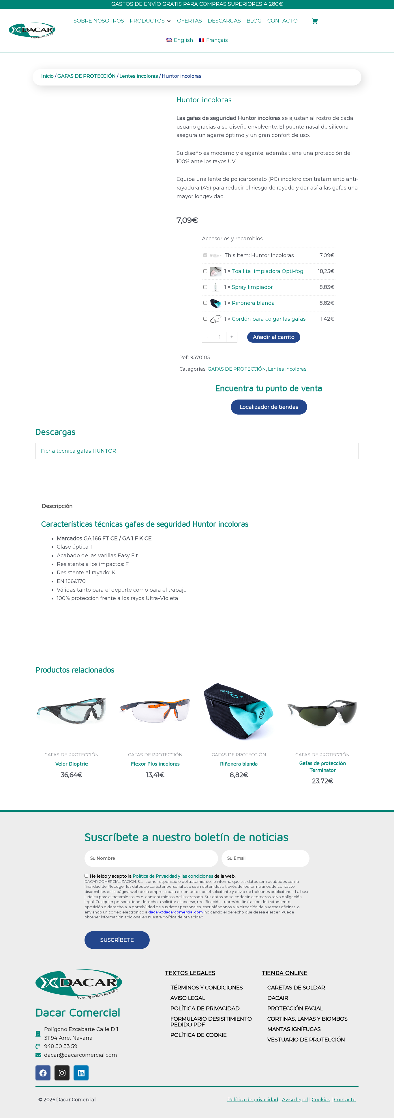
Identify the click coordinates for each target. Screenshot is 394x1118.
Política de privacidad (205, 1008)
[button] (150, 21)
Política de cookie (198, 1035)
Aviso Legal (187, 998)
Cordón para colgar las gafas (269, 319)
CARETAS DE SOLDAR (296, 988)
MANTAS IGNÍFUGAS (294, 1029)
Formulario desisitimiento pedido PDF (211, 1022)
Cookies (321, 1099)
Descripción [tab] (57, 506)
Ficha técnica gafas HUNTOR (78, 451)
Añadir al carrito (273, 337)
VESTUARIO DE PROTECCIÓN (306, 1040)
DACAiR (277, 998)
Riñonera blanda (253, 303)
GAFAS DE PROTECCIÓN (86, 76)
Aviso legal (295, 1099)
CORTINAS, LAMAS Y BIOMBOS (307, 1019)
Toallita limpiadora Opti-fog (267, 271)
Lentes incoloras (138, 76)
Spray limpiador (252, 287)
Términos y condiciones (206, 988)
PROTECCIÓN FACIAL (295, 1008)
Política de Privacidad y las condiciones (173, 876)
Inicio (47, 76)
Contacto (345, 1099)
